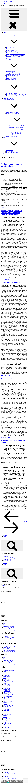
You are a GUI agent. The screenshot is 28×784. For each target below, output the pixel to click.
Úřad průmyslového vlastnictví (10, 726)
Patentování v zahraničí (8, 98)
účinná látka (6, 727)
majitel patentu (6, 676)
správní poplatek (7, 706)
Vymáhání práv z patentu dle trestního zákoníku (11, 165)
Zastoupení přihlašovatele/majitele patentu (15, 73)
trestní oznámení (7, 709)
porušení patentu (7, 692)
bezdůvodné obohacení (8, 670)
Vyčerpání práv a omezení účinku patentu (15, 135)
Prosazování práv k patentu (11, 282)
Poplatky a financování (11, 79)
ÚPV (4, 724)
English (5, 535)
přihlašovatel (6, 698)
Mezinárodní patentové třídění (13, 74)
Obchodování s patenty (11, 93)
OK (8, 782)
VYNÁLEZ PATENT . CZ (5, 3)
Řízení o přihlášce (7, 628)
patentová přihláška (7, 685)
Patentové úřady (10, 151)
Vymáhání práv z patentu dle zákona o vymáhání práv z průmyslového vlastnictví (17, 127)
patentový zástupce (7, 687)
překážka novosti (7, 697)
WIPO (4, 719)
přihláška (5, 700)
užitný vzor (6, 711)
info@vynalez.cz (6, 585)
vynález (5, 713)
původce (5, 704)
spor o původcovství (8, 705)
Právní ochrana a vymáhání (9, 627)
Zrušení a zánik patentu (11, 136)
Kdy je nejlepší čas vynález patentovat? (15, 55)
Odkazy (5, 623)
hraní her (5, 672)
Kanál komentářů (7, 559)
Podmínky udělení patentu (12, 52)
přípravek (5, 702)
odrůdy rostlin (6, 680)
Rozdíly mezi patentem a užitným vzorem (15, 54)
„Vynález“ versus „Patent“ (12, 50)
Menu (25, 29)
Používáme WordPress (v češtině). (8, 778)
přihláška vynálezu (7, 701)
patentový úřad (6, 688)
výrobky (5, 717)
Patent (4, 624)
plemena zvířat (6, 689)
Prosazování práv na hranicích (16, 132)
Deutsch (5, 536)
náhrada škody (6, 679)
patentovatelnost (7, 684)
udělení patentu (6, 710)
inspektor (5, 674)
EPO (4, 671)
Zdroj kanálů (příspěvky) (9, 558)
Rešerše (8, 76)
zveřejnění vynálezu (7, 723)
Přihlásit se (5, 556)
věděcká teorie (6, 718)
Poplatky (8, 97)
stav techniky (6, 707)
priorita (5, 693)
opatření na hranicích (8, 681)
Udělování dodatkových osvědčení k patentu (16, 94)
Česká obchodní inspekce (15, 133)
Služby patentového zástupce (12, 112)
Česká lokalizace (7, 560)
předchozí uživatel (7, 696)
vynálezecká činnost (8, 714)
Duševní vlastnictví (10, 47)
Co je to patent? (9, 48)
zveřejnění (5, 722)
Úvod (4, 32)
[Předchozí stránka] (11, 521)
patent (4, 683)
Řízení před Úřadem (11, 78)
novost (4, 678)
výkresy (5, 715)
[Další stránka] (11, 532)
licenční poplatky (7, 675)
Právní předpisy (9, 150)
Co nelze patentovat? (11, 51)
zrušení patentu (6, 720)
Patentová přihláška (10, 71)
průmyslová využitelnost (9, 694)
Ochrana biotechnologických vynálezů (15, 95)
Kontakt (5, 153)
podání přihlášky (7, 691)
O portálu (5, 33)
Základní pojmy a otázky (9, 630)
